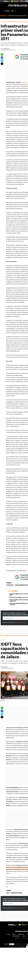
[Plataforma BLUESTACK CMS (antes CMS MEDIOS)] (11, 943)
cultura (24, 936)
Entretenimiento (16, 936)
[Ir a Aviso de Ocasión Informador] (6, 0)
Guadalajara (10, 585)
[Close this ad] (27, 947)
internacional (21, 934)
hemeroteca (17, 938)
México (14, 934)
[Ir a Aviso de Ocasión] (12, 923)
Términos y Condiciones (20, 622)
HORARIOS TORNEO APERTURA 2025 (17, 15)
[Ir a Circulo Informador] (14, 0)
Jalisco (3, 21)
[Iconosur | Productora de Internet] (6, 943)
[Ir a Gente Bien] (22, 0)
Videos (8, 11)
